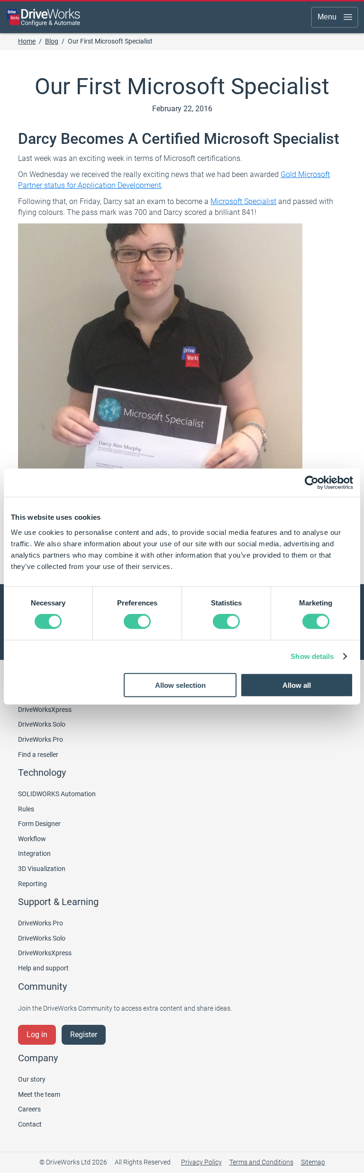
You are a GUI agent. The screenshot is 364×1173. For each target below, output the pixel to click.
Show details (312, 656)
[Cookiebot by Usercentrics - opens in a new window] (311, 483)
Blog (51, 41)
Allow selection (180, 685)
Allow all (296, 685)
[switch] (137, 621)
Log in (37, 1034)
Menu (327, 17)
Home (27, 41)
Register (83, 1034)
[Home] (44, 17)
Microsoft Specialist (243, 201)
